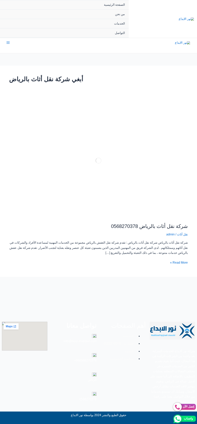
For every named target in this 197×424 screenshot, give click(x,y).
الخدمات (119, 23)
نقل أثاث (182, 234)
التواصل (120, 33)
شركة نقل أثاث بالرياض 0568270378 (149, 226)
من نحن (120, 14)
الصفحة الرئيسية (114, 4)
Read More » (179, 262)
